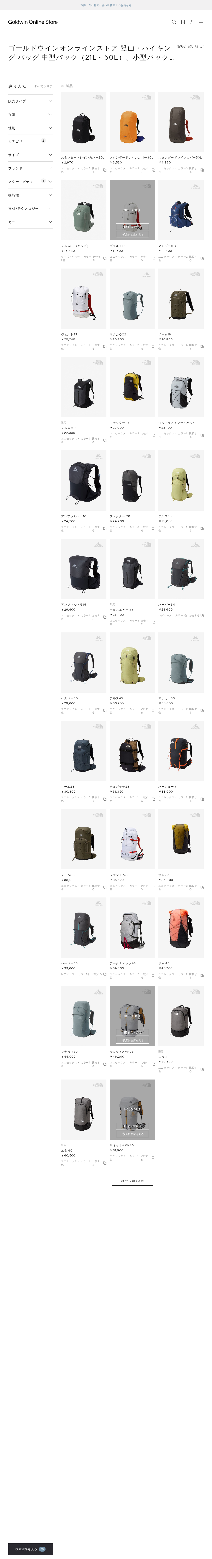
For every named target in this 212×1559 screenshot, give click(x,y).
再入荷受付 (134, 226)
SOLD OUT (132, 210)
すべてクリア (43, 86)
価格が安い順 (188, 46)
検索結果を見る (30, 1549)
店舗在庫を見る (134, 234)
